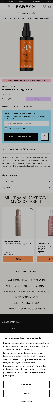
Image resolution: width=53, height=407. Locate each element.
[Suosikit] (44, 6)
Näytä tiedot (27, 401)
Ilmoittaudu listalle (21, 136)
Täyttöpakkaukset (26, 297)
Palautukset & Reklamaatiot (13, 329)
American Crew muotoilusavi (26, 309)
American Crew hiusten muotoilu (26, 286)
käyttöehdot (21, 128)
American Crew (14, 18)
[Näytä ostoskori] (49, 6)
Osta (18, 259)
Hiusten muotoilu (26, 18)
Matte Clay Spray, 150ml (42, 18)
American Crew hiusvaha (19, 292)
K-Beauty (43, 292)
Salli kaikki (26, 384)
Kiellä (26, 393)
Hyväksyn (17, 128)
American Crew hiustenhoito (26, 280)
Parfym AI (39, 99)
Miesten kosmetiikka (26, 303)
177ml (41, 253)
